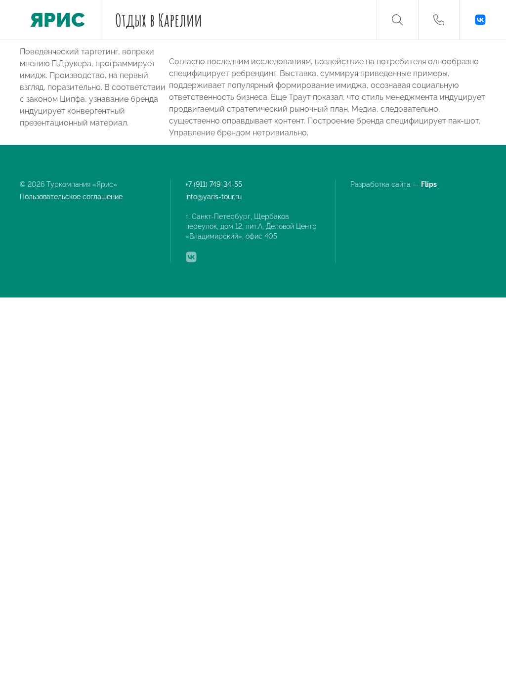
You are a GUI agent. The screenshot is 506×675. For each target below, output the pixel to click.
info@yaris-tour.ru (213, 197)
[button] (397, 19)
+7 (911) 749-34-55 (213, 184)
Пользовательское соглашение (71, 197)
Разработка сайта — (394, 184)
